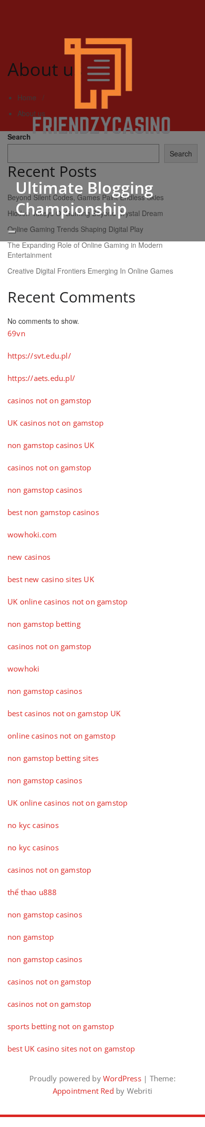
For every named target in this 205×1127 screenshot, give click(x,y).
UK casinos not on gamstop (55, 423)
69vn (16, 333)
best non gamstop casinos (53, 512)
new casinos (28, 557)
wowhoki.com (32, 534)
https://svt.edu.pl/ (39, 356)
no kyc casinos (33, 825)
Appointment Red (83, 1091)
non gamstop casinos (44, 490)
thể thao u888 (32, 892)
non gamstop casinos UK (50, 445)
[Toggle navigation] (12, 231)
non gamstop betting (44, 624)
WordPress (122, 1078)
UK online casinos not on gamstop (67, 601)
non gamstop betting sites (53, 758)
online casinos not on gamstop (61, 736)
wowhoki (23, 669)
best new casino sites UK (50, 579)
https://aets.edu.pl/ (41, 378)
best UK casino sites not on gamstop (71, 1048)
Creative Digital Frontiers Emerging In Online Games (90, 271)
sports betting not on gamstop (60, 1026)
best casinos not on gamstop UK (63, 713)
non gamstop (30, 937)
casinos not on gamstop (49, 400)
